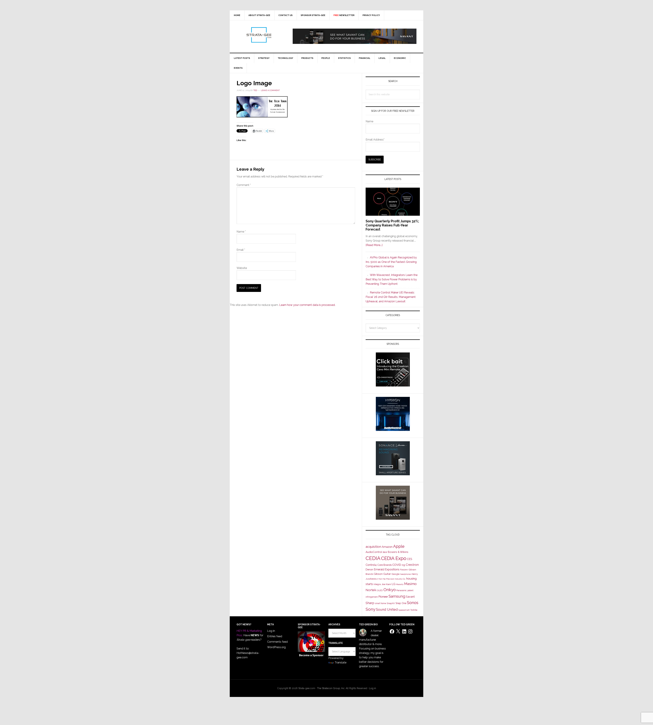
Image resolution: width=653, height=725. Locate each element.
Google (395, 574)
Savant (410, 596)
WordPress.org (276, 647)
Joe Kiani (386, 584)
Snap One (401, 603)
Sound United (387, 609)
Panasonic (401, 590)
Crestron (412, 564)
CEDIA (373, 558)
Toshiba (413, 610)
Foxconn (404, 570)
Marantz (400, 584)
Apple (398, 546)
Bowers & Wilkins (398, 551)
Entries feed (274, 636)
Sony (370, 609)
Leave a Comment (270, 90)
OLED (380, 590)
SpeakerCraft (404, 610)
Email (241, 249)
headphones (405, 574)
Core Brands (384, 564)
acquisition (373, 546)
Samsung (397, 596)
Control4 (371, 564)
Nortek (371, 590)
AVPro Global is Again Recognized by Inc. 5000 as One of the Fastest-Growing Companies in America (391, 262)
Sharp (370, 603)
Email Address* (375, 139)
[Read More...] (374, 245)
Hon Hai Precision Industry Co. (392, 579)
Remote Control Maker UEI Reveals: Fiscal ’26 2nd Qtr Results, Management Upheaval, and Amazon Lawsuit (391, 297)
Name (241, 231)
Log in (271, 630)
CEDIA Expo (393, 558)
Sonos (412, 602)
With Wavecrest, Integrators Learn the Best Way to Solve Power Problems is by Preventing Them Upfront (391, 279)
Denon (369, 569)
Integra (377, 584)
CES (409, 559)
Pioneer (383, 596)
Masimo (410, 584)
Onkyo (389, 589)
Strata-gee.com (259, 35)
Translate (340, 662)
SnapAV (391, 603)
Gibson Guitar (382, 573)
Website (242, 268)
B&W (385, 552)
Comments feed (277, 641)
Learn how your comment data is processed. (307, 305)
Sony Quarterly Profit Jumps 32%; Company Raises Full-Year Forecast (392, 225)
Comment (244, 185)
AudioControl (374, 552)
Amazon (387, 546)
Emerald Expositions (386, 569)
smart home (380, 603)
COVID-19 (398, 564)
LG (393, 584)
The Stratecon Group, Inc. (331, 688)
